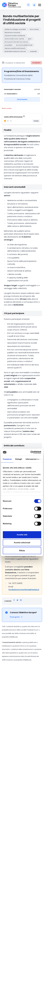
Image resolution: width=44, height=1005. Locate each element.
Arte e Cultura (34, 29)
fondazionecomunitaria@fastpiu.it (23, 589)
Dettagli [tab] (18, 459)
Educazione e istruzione (12, 32)
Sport (30, 39)
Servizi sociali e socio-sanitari (14, 39)
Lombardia (33, 51)
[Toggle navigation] (39, 5)
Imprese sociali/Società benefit (15, 48)
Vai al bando (22, 99)
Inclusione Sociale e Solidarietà (15, 36)
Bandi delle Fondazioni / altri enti (15, 51)
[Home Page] (11, 4)
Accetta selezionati (22, 542)
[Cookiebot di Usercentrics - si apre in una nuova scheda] (31, 452)
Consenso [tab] (7, 459)
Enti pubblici (8, 45)
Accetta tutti (22, 535)
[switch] (37, 509)
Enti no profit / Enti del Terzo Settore (16, 42)
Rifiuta (22, 551)
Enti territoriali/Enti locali (24, 45)
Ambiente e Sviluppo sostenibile (15, 29)
